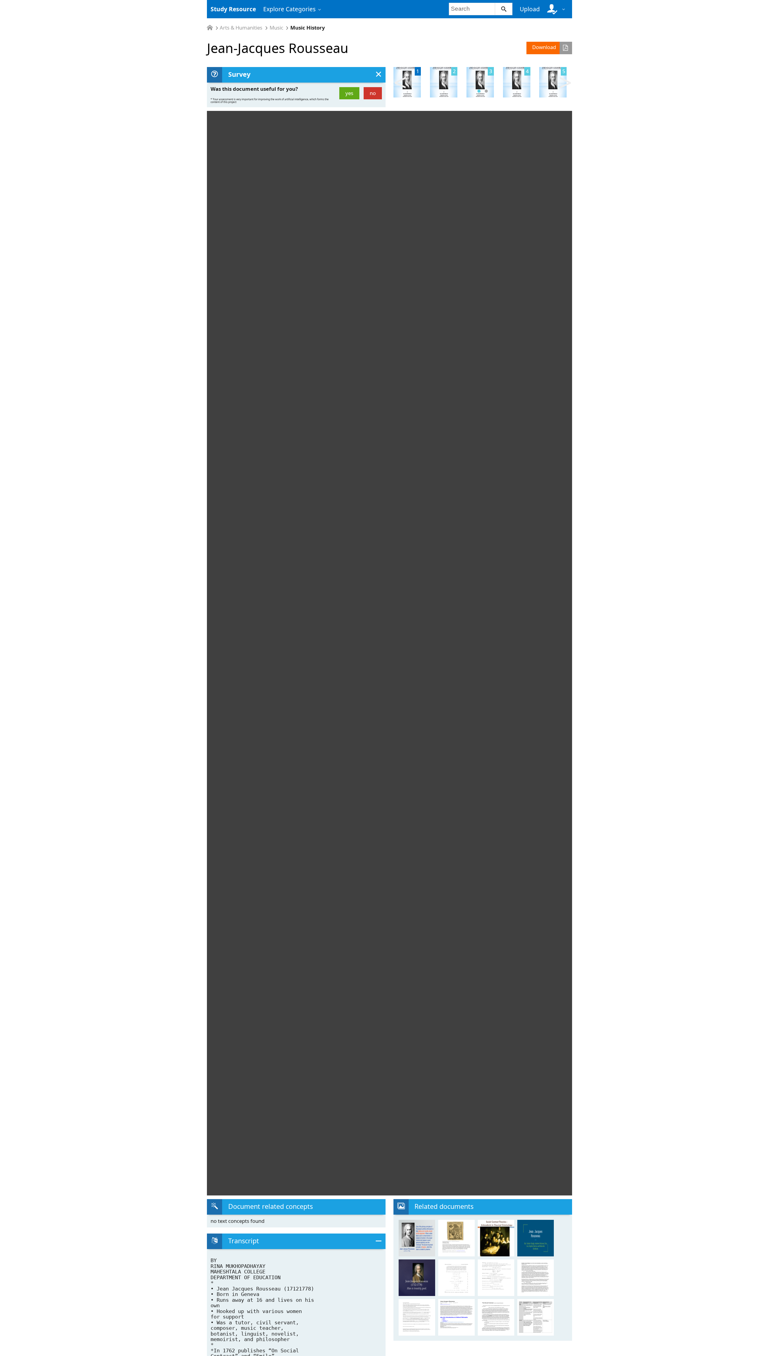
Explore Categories (289, 9)
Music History (307, 27)
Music (276, 27)
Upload (530, 9)
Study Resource (233, 9)
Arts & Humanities (241, 27)
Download (544, 47)
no (373, 93)
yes (349, 93)
